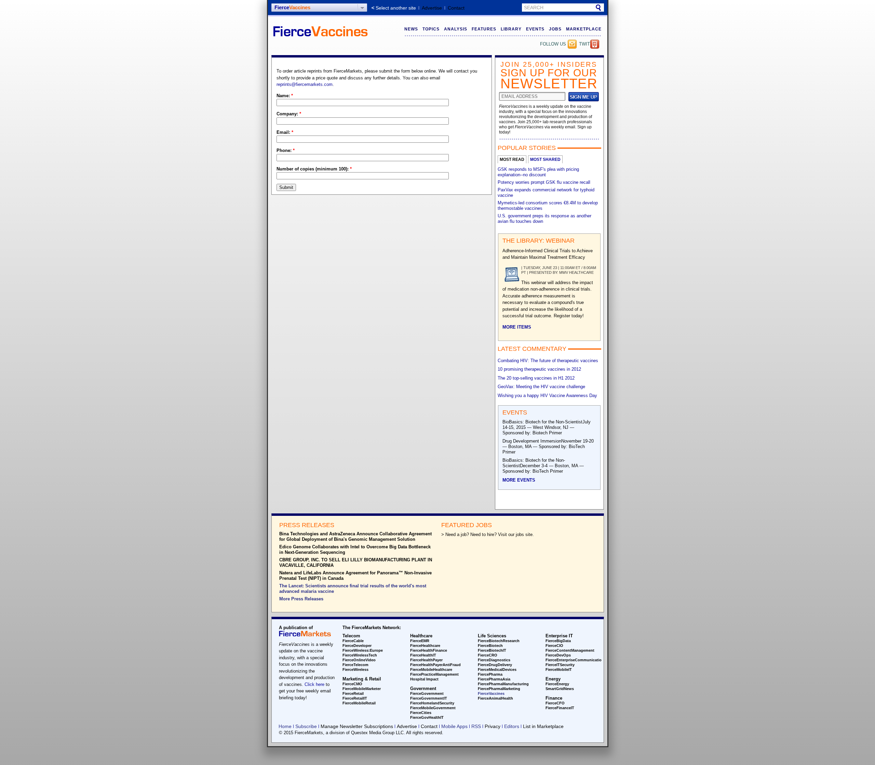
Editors (511, 726)
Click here (314, 684)
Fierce (292, 7)
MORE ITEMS (516, 327)
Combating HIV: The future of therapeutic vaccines (548, 360)
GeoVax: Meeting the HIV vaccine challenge (541, 386)
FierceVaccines (491, 693)
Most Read (512, 159)
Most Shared (545, 159)
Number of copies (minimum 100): (314, 168)
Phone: (286, 150)
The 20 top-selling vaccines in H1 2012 (536, 378)
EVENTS (535, 29)
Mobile (594, 44)
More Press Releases (301, 598)
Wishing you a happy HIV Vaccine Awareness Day (547, 395)
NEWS (411, 29)
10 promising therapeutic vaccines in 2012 (539, 369)
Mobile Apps (454, 726)
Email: (285, 132)
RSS (476, 726)
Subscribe (572, 44)
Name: (285, 95)
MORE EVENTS (518, 480)
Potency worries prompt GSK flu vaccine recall (544, 182)
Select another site (396, 8)
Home (285, 726)
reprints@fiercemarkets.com (305, 84)
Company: (289, 113)
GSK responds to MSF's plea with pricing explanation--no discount (538, 172)
